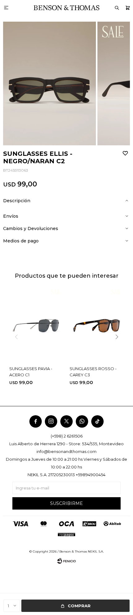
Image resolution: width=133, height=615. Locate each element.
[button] (127, 7)
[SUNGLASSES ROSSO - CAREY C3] (96, 324)
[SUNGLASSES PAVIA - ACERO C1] (36, 324)
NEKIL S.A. (96, 551)
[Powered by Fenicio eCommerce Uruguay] (66, 561)
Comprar (79, 605)
